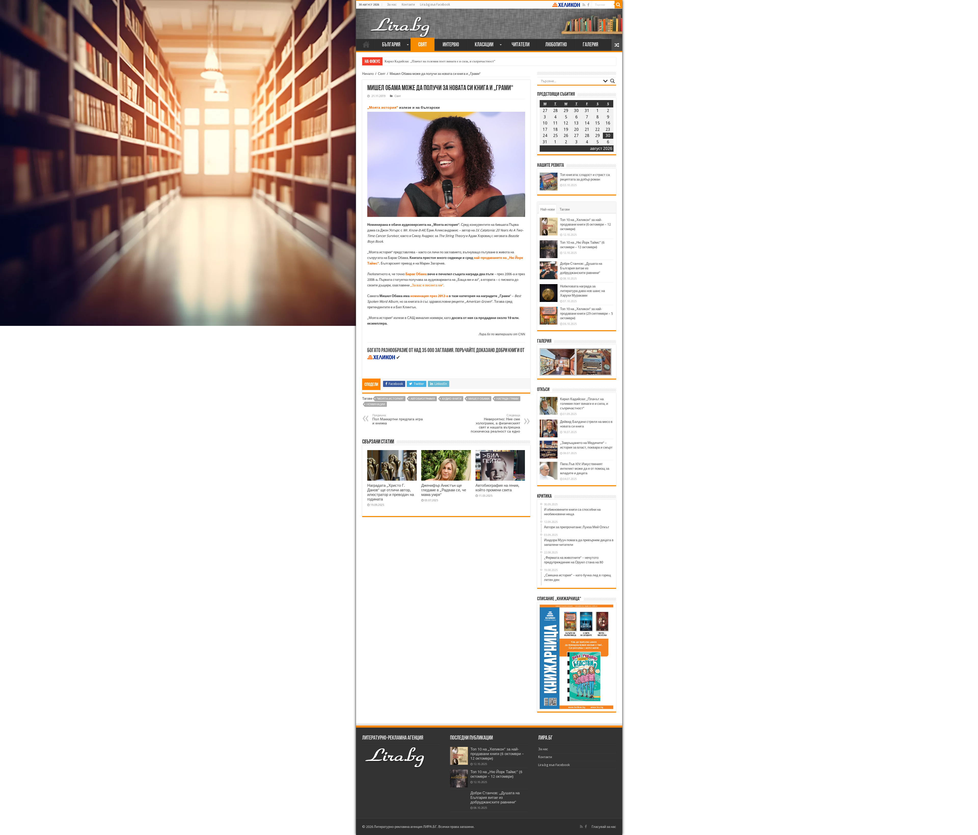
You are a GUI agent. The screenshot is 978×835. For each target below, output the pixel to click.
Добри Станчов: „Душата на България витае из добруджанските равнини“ (581, 268)
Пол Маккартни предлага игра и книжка (397, 419)
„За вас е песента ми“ (426, 285)
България (391, 45)
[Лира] (401, 22)
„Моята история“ (382, 107)
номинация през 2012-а (429, 296)
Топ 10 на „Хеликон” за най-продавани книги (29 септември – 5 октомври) (586, 313)
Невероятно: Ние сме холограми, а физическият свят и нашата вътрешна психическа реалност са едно (495, 423)
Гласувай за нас (604, 827)
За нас (392, 4)
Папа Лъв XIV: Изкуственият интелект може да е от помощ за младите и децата (584, 468)
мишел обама (479, 398)
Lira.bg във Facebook (435, 4)
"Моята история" (390, 398)
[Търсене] (618, 4)
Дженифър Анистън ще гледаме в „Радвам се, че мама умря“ (443, 490)
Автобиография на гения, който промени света (497, 487)
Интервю (451, 45)
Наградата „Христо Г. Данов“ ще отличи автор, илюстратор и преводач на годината (390, 492)
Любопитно (556, 45)
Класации (484, 45)
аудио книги (451, 398)
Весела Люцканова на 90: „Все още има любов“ (419, 61)
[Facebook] (588, 5)
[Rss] (584, 5)
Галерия (590, 45)
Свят (422, 45)
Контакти (408, 4)
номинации (375, 404)
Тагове (565, 209)
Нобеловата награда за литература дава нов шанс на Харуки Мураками (582, 290)
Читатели (520, 45)
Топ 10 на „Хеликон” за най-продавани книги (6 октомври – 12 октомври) (585, 224)
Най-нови (547, 209)
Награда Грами (507, 398)
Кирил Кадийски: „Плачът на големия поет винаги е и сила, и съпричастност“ (584, 403)
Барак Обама (416, 274)
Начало (366, 44)
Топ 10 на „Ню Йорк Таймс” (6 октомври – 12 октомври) (496, 774)
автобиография (423, 398)
